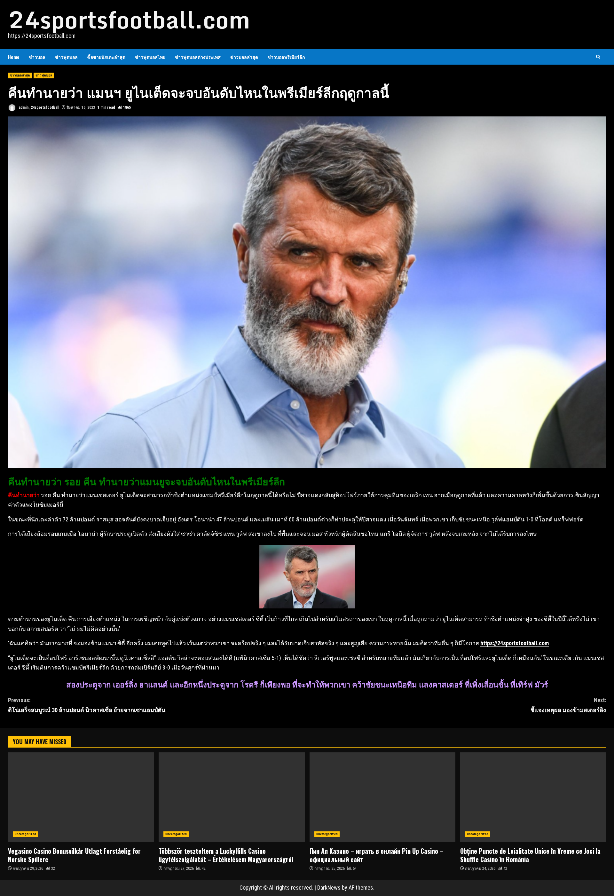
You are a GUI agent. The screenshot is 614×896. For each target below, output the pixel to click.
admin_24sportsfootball (38, 107)
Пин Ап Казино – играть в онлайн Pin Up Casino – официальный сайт (382, 797)
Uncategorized (25, 834)
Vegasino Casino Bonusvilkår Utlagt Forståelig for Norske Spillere (81, 797)
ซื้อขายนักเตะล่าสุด (106, 56)
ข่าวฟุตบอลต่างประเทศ (198, 56)
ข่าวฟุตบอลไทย (150, 56)
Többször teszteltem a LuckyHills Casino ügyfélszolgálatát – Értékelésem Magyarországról (231, 797)
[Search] (598, 57)
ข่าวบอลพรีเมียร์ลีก (286, 56)
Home (13, 56)
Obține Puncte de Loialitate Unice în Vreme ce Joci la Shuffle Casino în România (533, 797)
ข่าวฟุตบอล (66, 56)
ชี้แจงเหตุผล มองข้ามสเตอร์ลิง (568, 705)
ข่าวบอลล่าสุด (244, 56)
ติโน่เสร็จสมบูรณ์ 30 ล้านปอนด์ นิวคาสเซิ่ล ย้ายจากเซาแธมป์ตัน (86, 705)
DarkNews (329, 887)
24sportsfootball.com (129, 19)
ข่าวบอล (37, 56)
